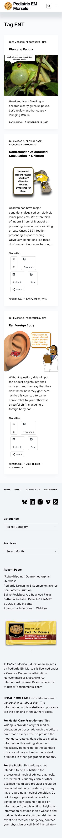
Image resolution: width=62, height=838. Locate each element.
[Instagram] (40, 502)
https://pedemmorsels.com (24, 686)
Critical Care (34, 141)
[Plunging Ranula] (31, 75)
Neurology (15, 144)
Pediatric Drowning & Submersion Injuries (31, 585)
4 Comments (16, 467)
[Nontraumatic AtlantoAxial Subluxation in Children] (31, 181)
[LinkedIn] (32, 502)
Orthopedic (30, 144)
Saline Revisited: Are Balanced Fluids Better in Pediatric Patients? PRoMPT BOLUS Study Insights (28, 599)
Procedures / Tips (36, 42)
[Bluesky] (24, 502)
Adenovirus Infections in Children (25, 608)
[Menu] (56, 6)
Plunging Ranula (21, 49)
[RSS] (55, 502)
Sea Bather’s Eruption (18, 590)
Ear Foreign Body (21, 325)
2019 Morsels (16, 141)
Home (7, 489)
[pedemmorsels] (31, 633)
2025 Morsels (17, 42)
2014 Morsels (16, 318)
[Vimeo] (47, 502)
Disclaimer (50, 489)
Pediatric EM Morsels (21, 668)
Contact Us (33, 489)
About (18, 489)
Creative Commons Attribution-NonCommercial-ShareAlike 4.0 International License (25, 677)
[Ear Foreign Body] (31, 351)
